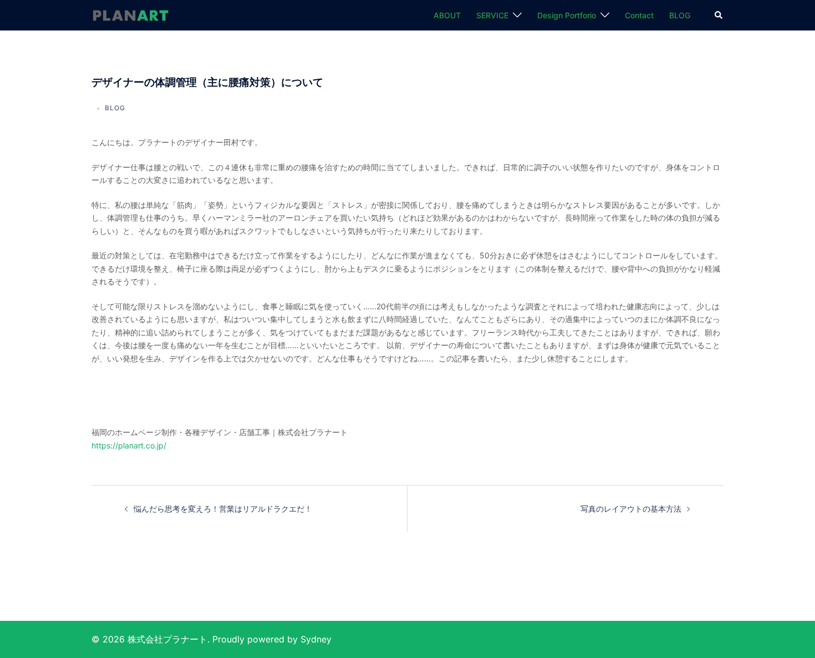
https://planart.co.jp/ (128, 445)
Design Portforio (566, 15)
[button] (719, 15)
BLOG (679, 15)
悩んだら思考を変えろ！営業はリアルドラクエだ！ (223, 508)
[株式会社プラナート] (130, 14)
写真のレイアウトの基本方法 (630, 508)
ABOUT (447, 15)
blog (115, 108)
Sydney (316, 639)
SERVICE (492, 15)
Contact (639, 15)
